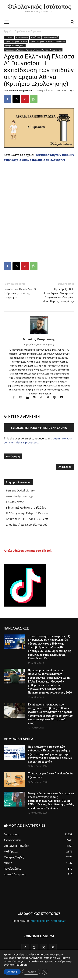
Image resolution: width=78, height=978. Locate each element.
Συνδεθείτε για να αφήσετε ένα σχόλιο (39, 427)
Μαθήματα (35, 37)
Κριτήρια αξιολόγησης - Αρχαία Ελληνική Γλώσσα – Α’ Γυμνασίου (33, 49)
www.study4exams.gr (19, 496)
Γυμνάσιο (20, 31)
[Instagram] (22, 397)
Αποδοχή (12, 971)
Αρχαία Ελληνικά (51, 37)
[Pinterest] (25, 99)
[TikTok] (42, 397)
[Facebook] (7, 99)
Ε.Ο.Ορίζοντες (15, 502)
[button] (72, 22)
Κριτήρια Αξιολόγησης (14, 45)
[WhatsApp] (33, 99)
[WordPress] (56, 397)
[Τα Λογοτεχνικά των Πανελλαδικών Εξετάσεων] (14, 779)
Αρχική (7, 31)
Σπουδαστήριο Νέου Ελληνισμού (27, 524)
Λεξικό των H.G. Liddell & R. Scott (27, 519)
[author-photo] (39, 333)
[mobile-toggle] (6, 22)
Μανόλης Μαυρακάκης (20, 90)
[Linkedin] (29, 397)
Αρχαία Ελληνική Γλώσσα (16, 41)
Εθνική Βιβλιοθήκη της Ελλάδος (26, 507)
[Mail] (36, 397)
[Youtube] (63, 397)
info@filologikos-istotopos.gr (48, 921)
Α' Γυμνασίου (35, 31)
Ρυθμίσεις (21, 964)
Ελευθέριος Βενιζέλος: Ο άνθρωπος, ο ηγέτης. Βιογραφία (20, 293)
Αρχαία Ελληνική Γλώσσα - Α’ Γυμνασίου (47, 41)
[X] (16, 99)
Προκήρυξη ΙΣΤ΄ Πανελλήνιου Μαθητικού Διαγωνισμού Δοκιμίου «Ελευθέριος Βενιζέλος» (58, 295)
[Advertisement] (39, 206)
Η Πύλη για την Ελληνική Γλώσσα (27, 513)
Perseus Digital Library (20, 490)
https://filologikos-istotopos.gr (39, 344)
